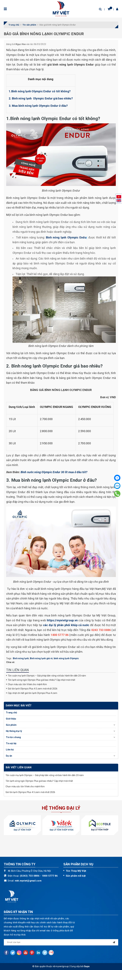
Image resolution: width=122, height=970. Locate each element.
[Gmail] (51, 952)
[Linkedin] (38, 952)
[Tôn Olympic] (22, 825)
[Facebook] (117, 478)
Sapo (87, 966)
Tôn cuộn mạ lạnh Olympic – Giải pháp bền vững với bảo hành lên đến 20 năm (47, 675)
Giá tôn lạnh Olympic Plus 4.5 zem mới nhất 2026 (33, 688)
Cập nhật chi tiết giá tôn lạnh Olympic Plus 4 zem (33, 693)
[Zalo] (117, 486)
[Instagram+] (19, 952)
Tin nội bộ (11, 743)
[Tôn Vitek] (60, 825)
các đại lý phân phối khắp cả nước (66, 625)
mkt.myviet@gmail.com (28, 880)
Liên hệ (10, 749)
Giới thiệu (11, 718)
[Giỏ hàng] (109, 9)
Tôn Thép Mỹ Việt (76, 870)
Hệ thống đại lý (14, 731)
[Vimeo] (44, 952)
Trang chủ (11, 712)
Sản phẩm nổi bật (76, 875)
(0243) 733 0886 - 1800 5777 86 (39, 875)
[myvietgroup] (61, 8)
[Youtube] (25, 952)
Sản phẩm (11, 725)
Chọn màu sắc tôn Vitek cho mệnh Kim (27, 684)
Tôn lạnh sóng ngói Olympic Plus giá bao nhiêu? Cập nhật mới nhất (41, 680)
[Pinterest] (31, 952)
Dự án (9, 755)
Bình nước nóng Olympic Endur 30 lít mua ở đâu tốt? (54, 472)
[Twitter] (12, 952)
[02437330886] (117, 494)
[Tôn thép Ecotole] (99, 825)
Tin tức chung (13, 737)
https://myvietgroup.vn (62, 620)
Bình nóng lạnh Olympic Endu (66, 237)
